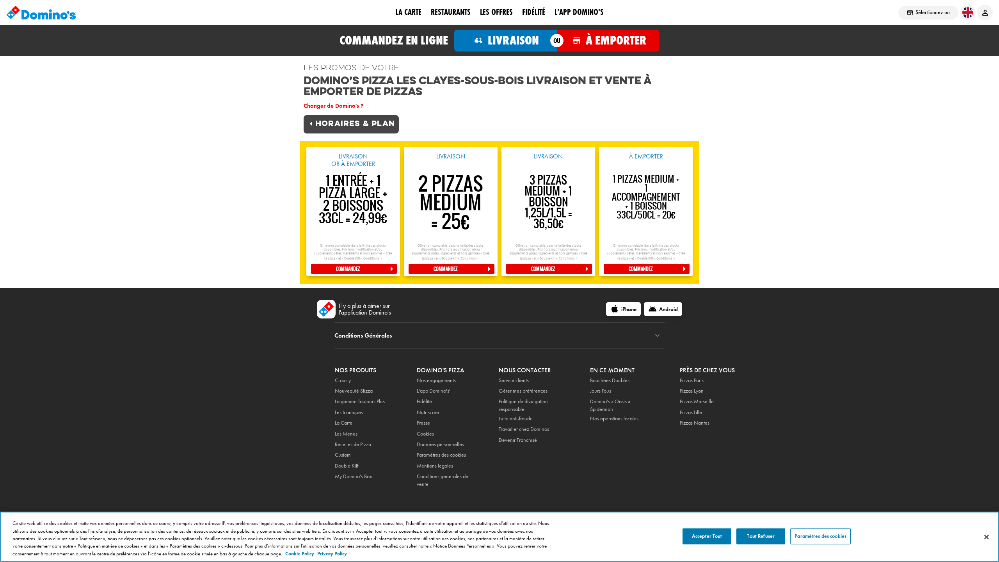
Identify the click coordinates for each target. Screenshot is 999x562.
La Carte (408, 12)
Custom (343, 455)
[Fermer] (986, 537)
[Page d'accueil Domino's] (41, 12)
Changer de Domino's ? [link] (333, 105)
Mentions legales (435, 465)
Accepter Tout (707, 536)
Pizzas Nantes (694, 423)
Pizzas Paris (692, 380)
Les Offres (496, 12)
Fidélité (424, 401)
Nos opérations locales (614, 418)
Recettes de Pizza (353, 444)
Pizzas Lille (691, 412)
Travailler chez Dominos (524, 429)
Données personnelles (440, 444)
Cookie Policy (299, 554)
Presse (423, 423)
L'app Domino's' (433, 391)
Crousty (343, 380)
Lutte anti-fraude (516, 418)
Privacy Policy (332, 554)
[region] (499, 537)
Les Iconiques (349, 412)
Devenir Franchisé (518, 440)
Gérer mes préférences (523, 391)
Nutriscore (428, 412)
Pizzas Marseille (697, 401)
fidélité (533, 12)
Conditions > (372, 258)
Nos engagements (436, 380)
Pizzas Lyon (692, 391)
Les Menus (346, 433)
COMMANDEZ (348, 268)
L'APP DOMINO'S (579, 12)
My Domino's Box (353, 476)
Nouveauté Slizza (354, 391)
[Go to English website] (968, 12)
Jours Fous (600, 391)
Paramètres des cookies (441, 455)
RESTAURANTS (451, 12)
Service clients (514, 380)
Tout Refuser (761, 536)
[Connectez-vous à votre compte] (985, 12)
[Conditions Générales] (657, 336)
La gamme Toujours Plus (360, 401)
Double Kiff (346, 465)
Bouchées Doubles (609, 380)
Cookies (425, 433)
